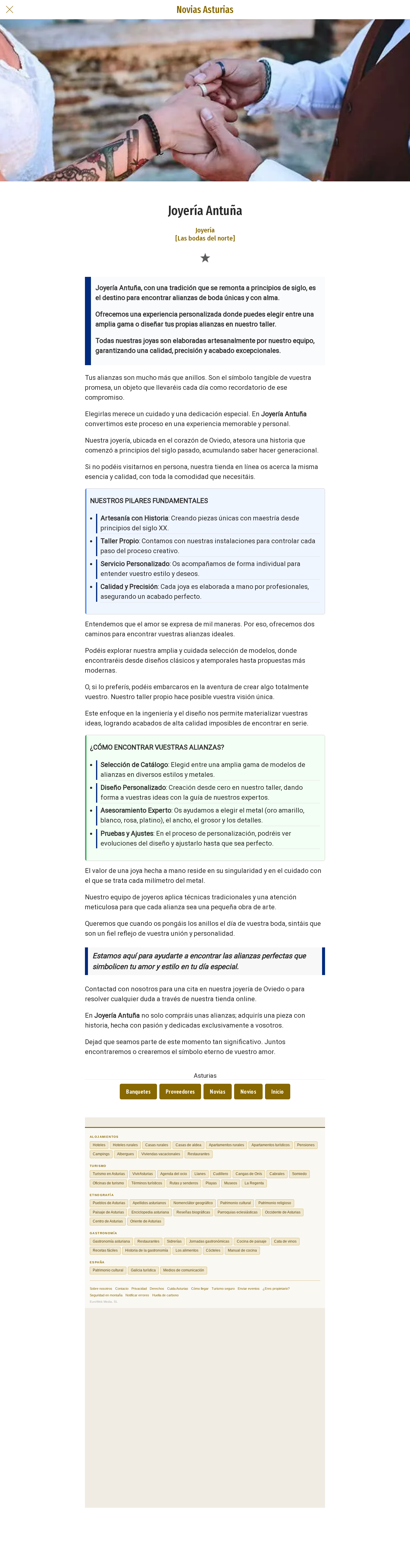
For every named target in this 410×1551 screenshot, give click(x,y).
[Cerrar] (9, 9)
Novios (248, 1091)
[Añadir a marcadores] (205, 257)
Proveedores (180, 1091)
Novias (217, 1091)
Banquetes (138, 1091)
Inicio (277, 1091)
